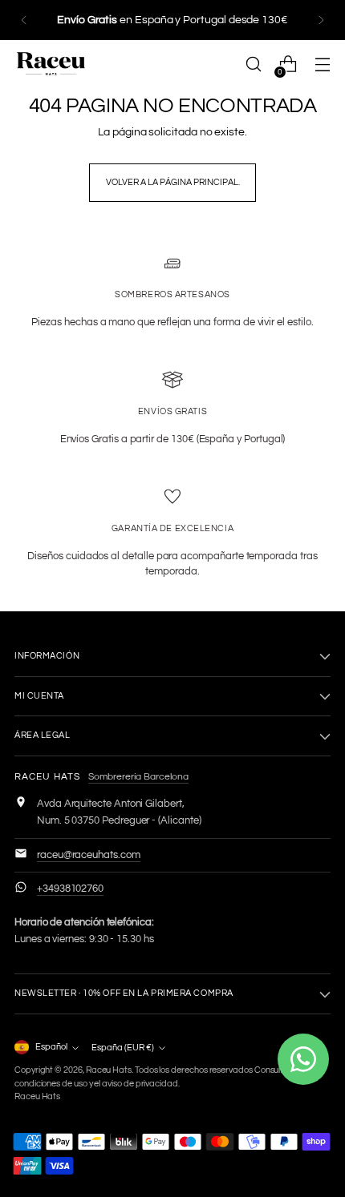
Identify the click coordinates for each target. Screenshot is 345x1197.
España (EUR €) (122, 1047)
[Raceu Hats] (50, 64)
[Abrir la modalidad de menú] (322, 64)
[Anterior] (24, 20)
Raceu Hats (109, 1070)
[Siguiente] (321, 20)
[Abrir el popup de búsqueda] (253, 64)
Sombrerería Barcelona (138, 777)
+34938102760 (70, 888)
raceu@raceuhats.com (88, 854)
